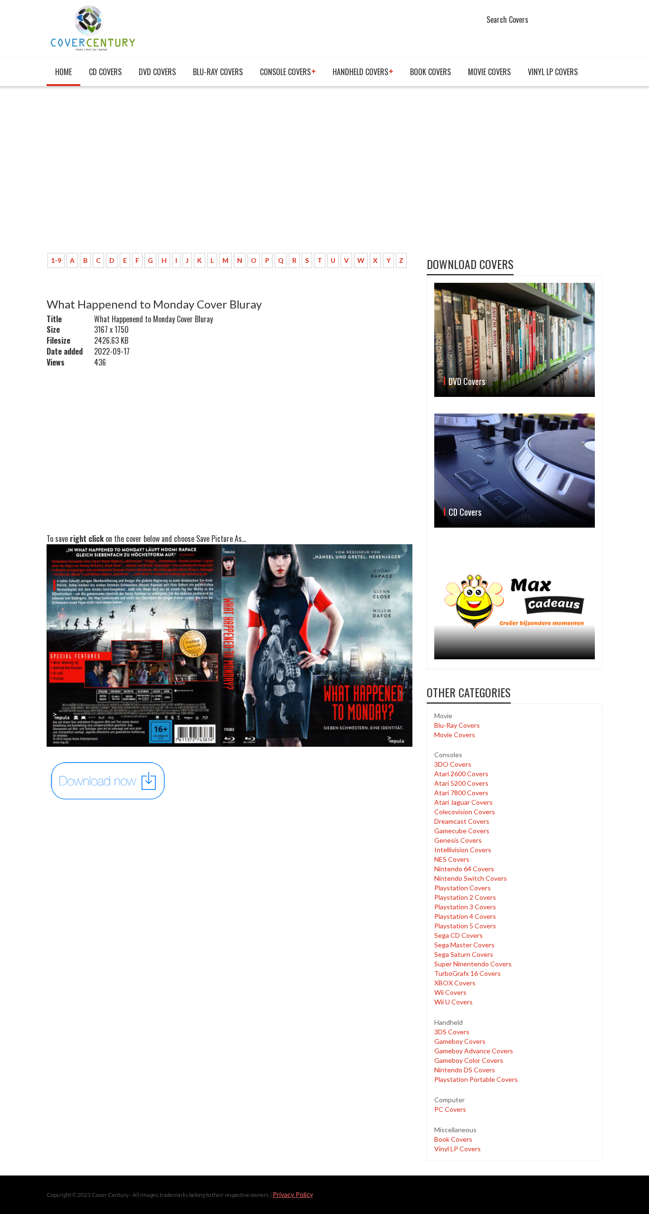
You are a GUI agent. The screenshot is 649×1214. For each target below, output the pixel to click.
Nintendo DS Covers (464, 1070)
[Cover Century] (94, 28)
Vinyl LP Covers (553, 71)
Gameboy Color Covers (468, 1060)
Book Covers (430, 71)
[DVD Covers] (514, 340)
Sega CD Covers (458, 935)
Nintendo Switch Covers (470, 878)
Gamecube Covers (461, 831)
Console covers (285, 71)
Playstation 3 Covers (465, 907)
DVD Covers (157, 71)
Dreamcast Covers (461, 821)
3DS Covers (451, 1032)
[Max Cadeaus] (514, 601)
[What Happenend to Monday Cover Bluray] (108, 780)
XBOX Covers (455, 983)
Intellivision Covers (462, 850)
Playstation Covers (462, 888)
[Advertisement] (229, 174)
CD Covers (105, 71)
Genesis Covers (458, 840)
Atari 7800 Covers (461, 793)
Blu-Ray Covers (218, 71)
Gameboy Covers (460, 1041)
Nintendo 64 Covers (464, 869)
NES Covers (451, 859)
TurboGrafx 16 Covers (467, 973)
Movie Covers (489, 71)
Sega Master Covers (464, 945)
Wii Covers (450, 992)
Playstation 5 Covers (465, 926)
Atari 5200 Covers (461, 783)
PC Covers (450, 1109)
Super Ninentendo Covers (473, 964)
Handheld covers (360, 71)
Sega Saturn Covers (463, 954)
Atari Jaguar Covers (463, 802)
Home (63, 71)
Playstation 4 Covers (465, 916)
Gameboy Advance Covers (473, 1051)
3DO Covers (452, 764)
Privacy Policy (293, 1194)
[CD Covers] (514, 471)
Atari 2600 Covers (461, 774)
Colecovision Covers (464, 812)
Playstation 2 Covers (465, 897)
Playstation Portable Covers (476, 1079)
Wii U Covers (453, 1002)
